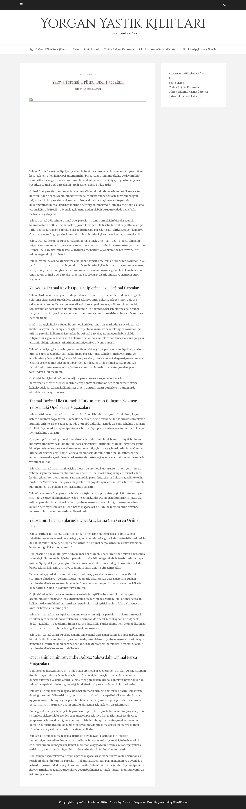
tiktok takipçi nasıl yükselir (199, 49)
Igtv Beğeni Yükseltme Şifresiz (49, 49)
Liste (76, 49)
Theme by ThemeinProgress (127, 802)
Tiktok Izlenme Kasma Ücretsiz (158, 49)
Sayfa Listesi (91, 49)
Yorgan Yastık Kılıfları (123, 25)
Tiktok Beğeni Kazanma (119, 49)
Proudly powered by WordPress (167, 802)
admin (97, 89)
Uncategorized (88, 75)
